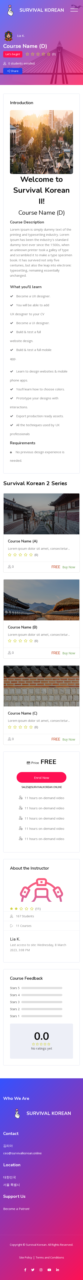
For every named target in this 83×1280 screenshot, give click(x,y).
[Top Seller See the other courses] (41, 513)
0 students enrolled (21, 63)
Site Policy (25, 1257)
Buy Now (68, 567)
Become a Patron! (16, 1209)
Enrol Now (41, 777)
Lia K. (21, 35)
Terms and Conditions (50, 1257)
